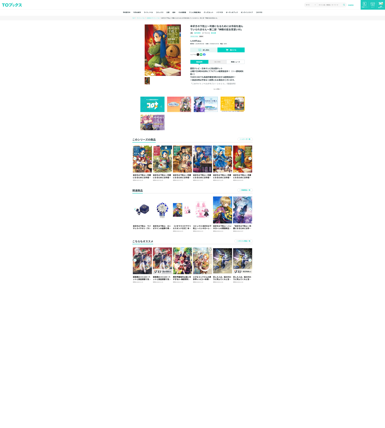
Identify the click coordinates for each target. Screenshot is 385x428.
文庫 (167, 12)
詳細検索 (351, 5)
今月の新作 (137, 12)
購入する (233, 50)
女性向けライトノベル (153, 18)
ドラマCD (219, 12)
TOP (133, 18)
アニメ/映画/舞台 (195, 12)
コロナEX (259, 12)
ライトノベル (148, 12)
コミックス (159, 12)
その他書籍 (182, 12)
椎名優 (213, 33)
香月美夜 (197, 33)
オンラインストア (247, 12)
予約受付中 (126, 12)
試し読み (206, 50)
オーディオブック (232, 12)
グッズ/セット (208, 12)
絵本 (173, 12)
